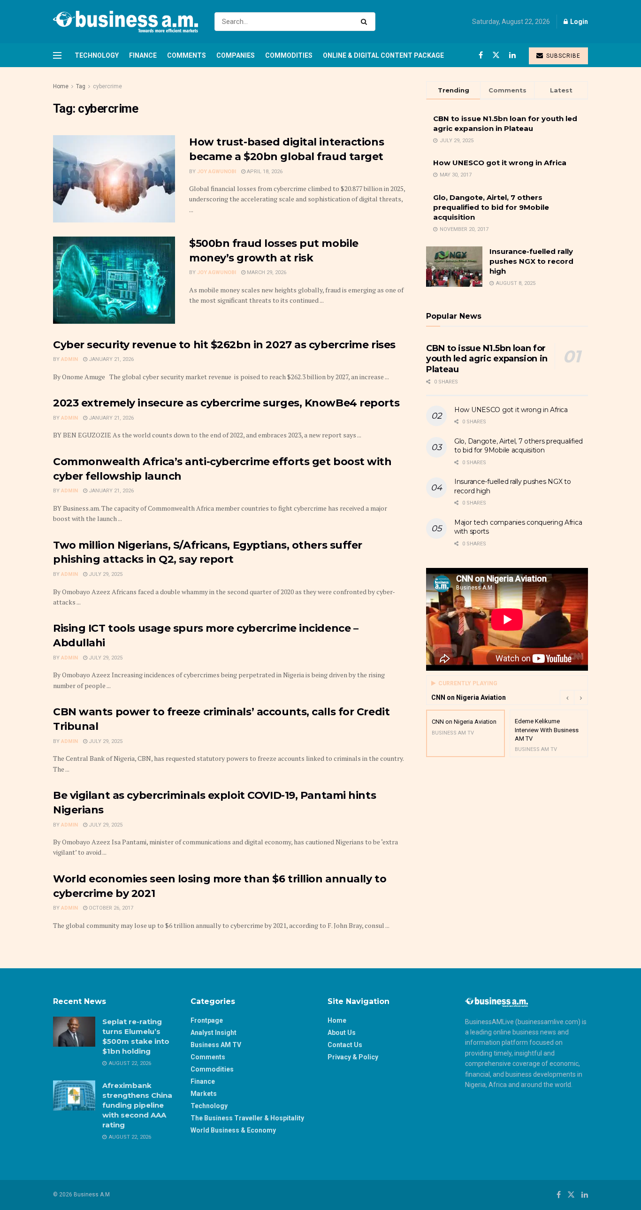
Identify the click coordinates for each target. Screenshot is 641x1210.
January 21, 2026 (110, 359)
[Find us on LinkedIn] (512, 55)
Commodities (289, 55)
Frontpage (207, 1020)
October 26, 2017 (110, 908)
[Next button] (581, 697)
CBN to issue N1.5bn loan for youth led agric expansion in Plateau (487, 359)
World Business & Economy (233, 1130)
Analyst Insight (214, 1032)
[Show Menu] (57, 55)
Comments (186, 55)
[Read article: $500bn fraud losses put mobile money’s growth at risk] (114, 280)
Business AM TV (216, 1045)
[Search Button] (365, 21)
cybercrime (107, 86)
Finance (143, 55)
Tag (80, 86)
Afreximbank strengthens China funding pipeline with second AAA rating (137, 1105)
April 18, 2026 (263, 171)
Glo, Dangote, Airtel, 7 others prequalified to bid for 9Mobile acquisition (491, 207)
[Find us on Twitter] (496, 55)
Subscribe (562, 56)
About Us (342, 1032)
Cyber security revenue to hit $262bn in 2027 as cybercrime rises (224, 344)
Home (61, 86)
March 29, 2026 (265, 272)
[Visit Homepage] (125, 21)
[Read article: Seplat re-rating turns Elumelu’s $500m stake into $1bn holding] (74, 1032)
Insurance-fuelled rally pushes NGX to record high (531, 261)
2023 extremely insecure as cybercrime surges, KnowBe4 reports (226, 403)
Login (578, 21)
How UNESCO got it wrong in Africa (499, 162)
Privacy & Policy (353, 1057)
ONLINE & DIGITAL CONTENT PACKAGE (383, 55)
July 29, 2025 (104, 574)
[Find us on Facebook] (481, 55)
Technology (97, 55)
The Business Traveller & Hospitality (247, 1118)
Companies (235, 55)
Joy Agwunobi (216, 171)
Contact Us (345, 1045)
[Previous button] (567, 697)
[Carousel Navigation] (574, 697)
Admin (69, 359)
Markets (204, 1093)
